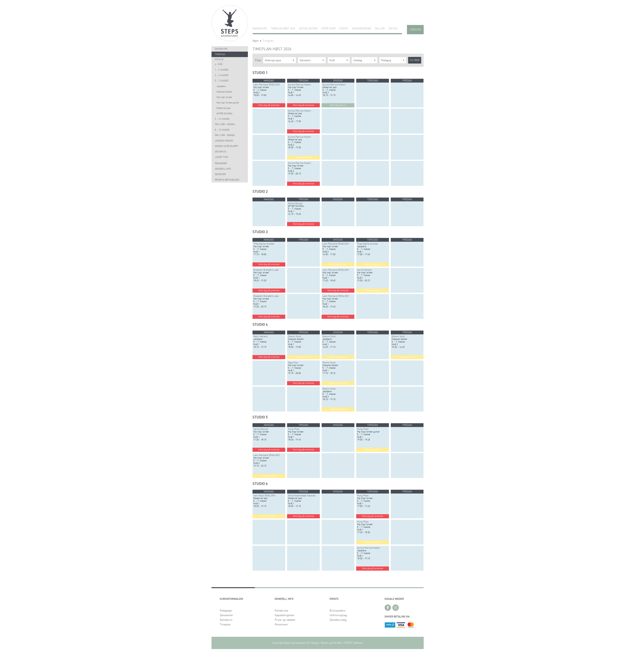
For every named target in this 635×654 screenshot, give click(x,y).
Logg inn (415, 29)
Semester (220, 174)
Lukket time (221, 157)
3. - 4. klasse (221, 75)
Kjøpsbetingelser (284, 615)
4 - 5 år (218, 64)
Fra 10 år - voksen (225, 124)
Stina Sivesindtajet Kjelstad (301, 496)
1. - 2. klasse (221, 70)
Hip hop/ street (224, 97)
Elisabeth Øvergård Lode (265, 270)
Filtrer (415, 60)
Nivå (332, 60)
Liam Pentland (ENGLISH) (266, 85)
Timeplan (220, 54)
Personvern (281, 624)
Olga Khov (293, 362)
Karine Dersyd (295, 203)
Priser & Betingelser (227, 180)
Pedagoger (221, 163)
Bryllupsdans (337, 610)
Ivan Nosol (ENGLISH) (264, 496)
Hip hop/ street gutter (227, 103)
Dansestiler (226, 615)
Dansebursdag (361, 28)
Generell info (223, 169)
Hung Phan (293, 429)
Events (343, 28)
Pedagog (386, 60)
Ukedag (357, 60)
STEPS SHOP (328, 28)
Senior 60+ (221, 152)
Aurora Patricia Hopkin (299, 85)
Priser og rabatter (285, 620)
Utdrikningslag (338, 615)
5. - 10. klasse (222, 119)
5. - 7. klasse (221, 81)
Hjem (256, 41)
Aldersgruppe (273, 60)
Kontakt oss (281, 610)
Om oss (393, 28)
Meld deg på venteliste (268, 105)
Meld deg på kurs (303, 158)
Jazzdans (221, 86)
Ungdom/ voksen (224, 141)
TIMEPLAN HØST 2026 (283, 28)
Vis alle (219, 59)
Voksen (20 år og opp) (226, 146)
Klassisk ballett (224, 92)
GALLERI (380, 28)
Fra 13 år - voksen (225, 135)
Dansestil (305, 60)
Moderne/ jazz (223, 108)
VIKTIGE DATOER (308, 28)
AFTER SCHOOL (224, 114)
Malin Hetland (260, 336)
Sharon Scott (294, 336)
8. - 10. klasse (222, 130)
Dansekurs (260, 28)
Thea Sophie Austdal (263, 244)
